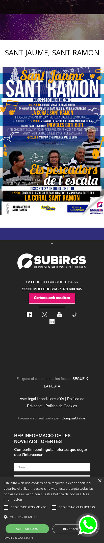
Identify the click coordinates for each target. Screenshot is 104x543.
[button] (52, 516)
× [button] (99, 481)
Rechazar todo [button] (75, 529)
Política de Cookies (61, 406)
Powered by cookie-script (18, 537)
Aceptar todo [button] (27, 529)
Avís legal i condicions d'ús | (43, 399)
